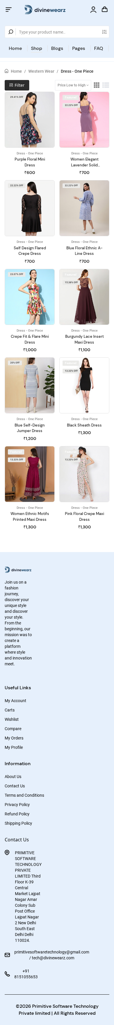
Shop (36, 48)
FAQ (98, 48)
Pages (78, 48)
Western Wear (41, 71)
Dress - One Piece (77, 71)
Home (15, 48)
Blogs (57, 48)
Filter (19, 85)
